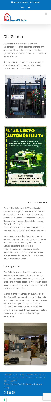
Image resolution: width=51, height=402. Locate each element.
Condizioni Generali (26, 384)
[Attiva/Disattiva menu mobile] (46, 13)
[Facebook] (29, 7)
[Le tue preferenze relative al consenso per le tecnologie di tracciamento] (4, 399)
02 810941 (36, 2)
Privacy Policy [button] (10, 384)
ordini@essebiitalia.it (20, 2)
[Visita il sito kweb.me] (9, 390)
